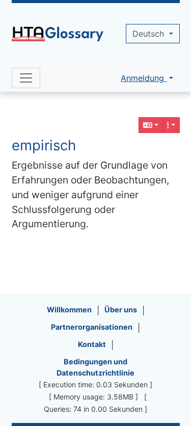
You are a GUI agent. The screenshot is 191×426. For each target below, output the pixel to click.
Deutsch (149, 34)
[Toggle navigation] (26, 78)
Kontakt (92, 344)
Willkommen (69, 309)
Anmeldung (144, 78)
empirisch (44, 145)
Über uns (120, 309)
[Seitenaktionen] (171, 125)
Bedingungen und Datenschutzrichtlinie (95, 367)
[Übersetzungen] (151, 125)
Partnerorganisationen (91, 327)
